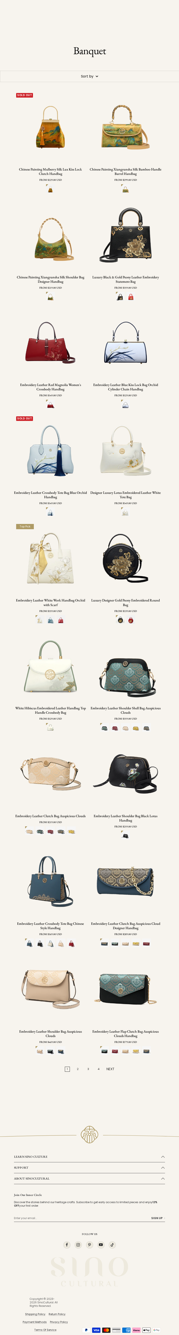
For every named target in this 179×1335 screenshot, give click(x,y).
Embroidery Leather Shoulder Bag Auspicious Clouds (50, 1033)
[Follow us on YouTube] (100, 1245)
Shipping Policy (35, 1314)
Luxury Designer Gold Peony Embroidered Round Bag (125, 602)
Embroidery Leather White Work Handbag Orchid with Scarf (50, 602)
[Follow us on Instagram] (78, 1245)
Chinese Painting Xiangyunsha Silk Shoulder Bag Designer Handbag (50, 279)
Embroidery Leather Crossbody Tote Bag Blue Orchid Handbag (50, 495)
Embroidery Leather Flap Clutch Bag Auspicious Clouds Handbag (125, 1033)
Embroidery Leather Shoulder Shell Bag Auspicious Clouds (126, 710)
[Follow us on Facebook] (66, 1245)
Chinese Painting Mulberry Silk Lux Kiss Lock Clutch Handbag (50, 171)
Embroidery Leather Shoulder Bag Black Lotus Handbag (125, 818)
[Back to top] (167, 1292)
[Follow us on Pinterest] (89, 1245)
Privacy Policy (59, 1322)
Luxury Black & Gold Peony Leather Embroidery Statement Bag (125, 279)
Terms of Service (45, 1330)
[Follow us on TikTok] (112, 1245)
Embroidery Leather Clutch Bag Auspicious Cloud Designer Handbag (125, 926)
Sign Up (157, 1218)
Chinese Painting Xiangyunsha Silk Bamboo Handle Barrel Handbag (125, 171)
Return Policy (57, 1314)
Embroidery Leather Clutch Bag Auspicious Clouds (50, 816)
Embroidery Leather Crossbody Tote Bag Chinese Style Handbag (50, 926)
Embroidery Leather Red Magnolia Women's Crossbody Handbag (50, 387)
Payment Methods (35, 1322)
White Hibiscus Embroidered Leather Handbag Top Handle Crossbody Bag (50, 710)
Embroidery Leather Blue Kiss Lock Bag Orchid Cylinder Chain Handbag (125, 387)
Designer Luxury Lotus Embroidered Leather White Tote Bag (125, 495)
